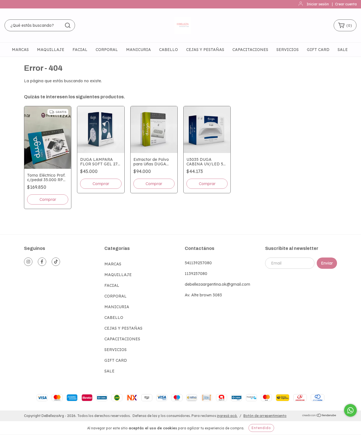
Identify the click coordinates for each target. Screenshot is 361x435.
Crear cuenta (346, 4)
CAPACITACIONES (250, 49)
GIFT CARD (318, 49)
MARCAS (20, 49)
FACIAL (79, 49)
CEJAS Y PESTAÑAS (205, 49)
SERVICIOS (287, 49)
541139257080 (198, 262)
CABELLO (168, 49)
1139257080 (196, 273)
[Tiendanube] (319, 416)
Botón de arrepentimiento (265, 416)
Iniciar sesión (318, 4)
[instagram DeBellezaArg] (28, 262)
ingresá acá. (227, 416)
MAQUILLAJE (50, 49)
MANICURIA (138, 49)
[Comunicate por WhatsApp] (350, 410)
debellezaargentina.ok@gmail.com (217, 284)
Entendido (261, 428)
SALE (343, 49)
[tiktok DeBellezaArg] (56, 262)
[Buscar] (67, 25)
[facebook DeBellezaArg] (42, 262)
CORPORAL (107, 49)
